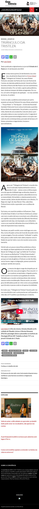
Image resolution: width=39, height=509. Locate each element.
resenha (4, 39)
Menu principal (36, 9)
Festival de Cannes (15, 350)
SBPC (14, 477)
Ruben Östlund (18, 353)
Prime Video (31, 76)
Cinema (5, 350)
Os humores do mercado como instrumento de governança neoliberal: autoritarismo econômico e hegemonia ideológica (19, 374)
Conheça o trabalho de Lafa (9, 365)
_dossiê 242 (10, 39)
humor (26, 350)
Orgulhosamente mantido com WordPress (12, 506)
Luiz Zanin (7, 62)
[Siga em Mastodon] (19, 498)
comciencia (18, 49)
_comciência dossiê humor (11, 10)
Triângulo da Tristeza (9, 355)
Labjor (30, 473)
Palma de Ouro (7, 353)
